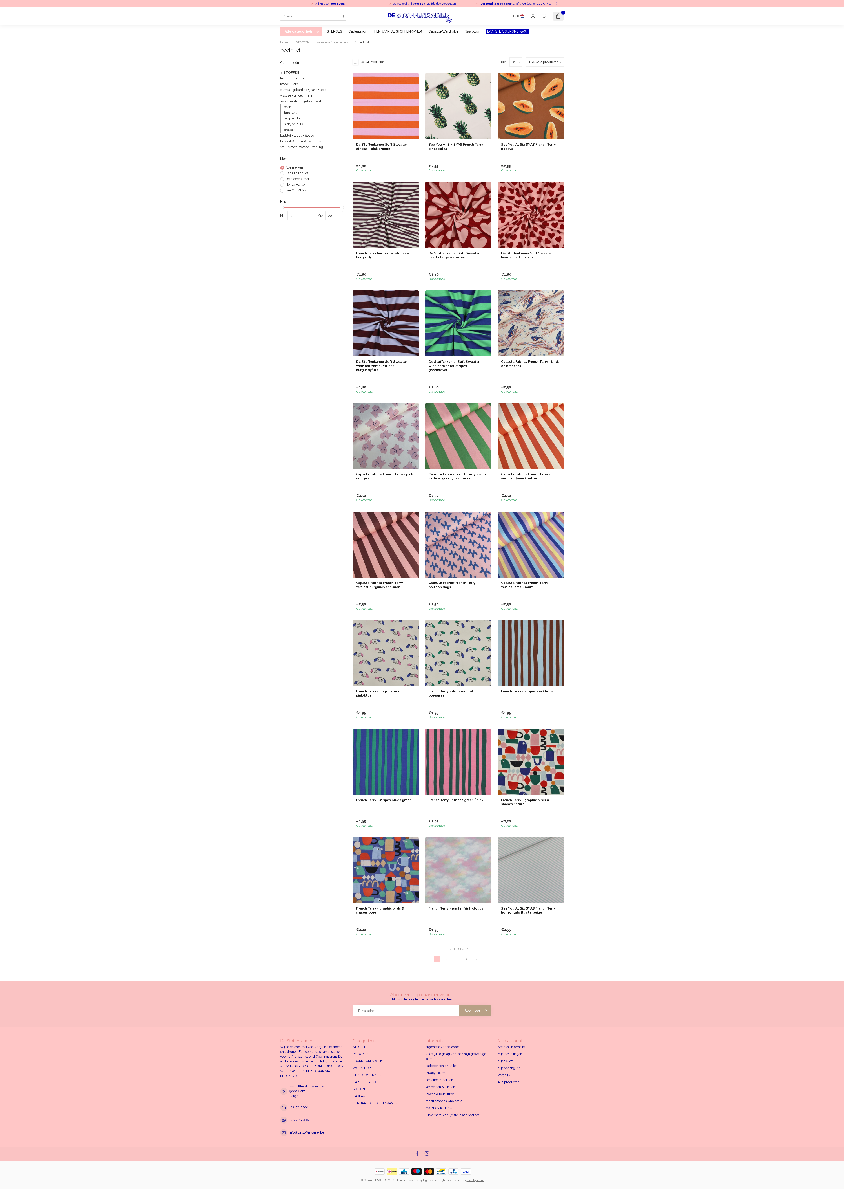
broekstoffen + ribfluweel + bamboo (305, 141)
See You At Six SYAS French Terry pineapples (456, 147)
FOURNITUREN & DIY (368, 1061)
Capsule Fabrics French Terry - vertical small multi (525, 585)
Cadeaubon (357, 31)
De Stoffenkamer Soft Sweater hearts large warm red (454, 255)
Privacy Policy (435, 1073)
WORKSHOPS (362, 1068)
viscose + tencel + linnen (297, 95)
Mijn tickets (505, 1061)
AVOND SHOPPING (438, 1108)
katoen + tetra (289, 84)
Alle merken (294, 167)
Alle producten (508, 1082)
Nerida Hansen (296, 184)
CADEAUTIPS (362, 1096)
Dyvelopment (475, 1180)
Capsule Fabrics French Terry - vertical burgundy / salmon (380, 585)
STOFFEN (302, 42)
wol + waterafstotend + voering (301, 147)
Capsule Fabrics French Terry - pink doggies (384, 476)
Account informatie (511, 1047)
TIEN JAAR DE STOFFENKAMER (398, 31)
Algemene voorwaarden (442, 1047)
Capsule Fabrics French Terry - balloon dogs (453, 585)
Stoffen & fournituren (440, 1094)
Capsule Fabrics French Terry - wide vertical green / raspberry (458, 476)
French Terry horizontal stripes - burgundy (382, 255)
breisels (289, 130)
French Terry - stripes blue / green (383, 800)
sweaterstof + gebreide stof (334, 42)
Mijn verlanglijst (509, 1068)
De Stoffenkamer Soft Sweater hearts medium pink (526, 255)
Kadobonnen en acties (441, 1066)
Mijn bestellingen (510, 1054)
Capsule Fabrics (297, 173)
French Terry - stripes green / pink (456, 800)
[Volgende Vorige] (476, 959)
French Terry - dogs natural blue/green (451, 693)
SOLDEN (359, 1089)
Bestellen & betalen (439, 1080)
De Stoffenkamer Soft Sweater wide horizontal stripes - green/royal (454, 366)
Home (284, 42)
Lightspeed (430, 1180)
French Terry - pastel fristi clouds (456, 908)
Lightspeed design (450, 1180)
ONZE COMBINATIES (367, 1075)
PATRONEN (361, 1054)
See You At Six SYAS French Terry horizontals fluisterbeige (528, 910)
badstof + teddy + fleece (297, 135)
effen (287, 107)
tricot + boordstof (292, 78)
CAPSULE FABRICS (366, 1082)
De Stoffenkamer (297, 179)
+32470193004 (299, 1107)
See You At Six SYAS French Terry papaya (528, 147)
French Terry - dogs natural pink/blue (378, 693)
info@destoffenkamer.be (306, 1132)
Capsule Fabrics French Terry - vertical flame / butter (525, 476)
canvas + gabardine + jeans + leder (303, 90)
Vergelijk (504, 1075)
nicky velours (293, 124)
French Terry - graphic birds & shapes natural (525, 802)
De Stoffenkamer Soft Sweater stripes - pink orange (381, 147)
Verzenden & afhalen (440, 1087)
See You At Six (296, 190)
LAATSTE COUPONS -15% (507, 31)
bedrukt (364, 42)
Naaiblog (472, 31)
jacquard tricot (294, 118)
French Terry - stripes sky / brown (528, 691)
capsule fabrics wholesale (443, 1101)
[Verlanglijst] (544, 16)
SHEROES (334, 31)
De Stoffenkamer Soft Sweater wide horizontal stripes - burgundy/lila (381, 366)
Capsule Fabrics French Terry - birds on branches (530, 364)
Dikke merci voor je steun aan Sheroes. (452, 1115)
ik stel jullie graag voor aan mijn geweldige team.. (455, 1056)
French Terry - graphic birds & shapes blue (380, 910)
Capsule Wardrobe (443, 31)
